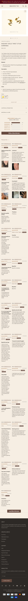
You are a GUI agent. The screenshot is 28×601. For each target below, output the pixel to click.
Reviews (3, 541)
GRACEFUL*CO (7, 143)
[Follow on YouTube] (17, 585)
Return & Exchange (5, 555)
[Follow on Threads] (9, 585)
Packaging (3, 539)
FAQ (2, 548)
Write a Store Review (14, 133)
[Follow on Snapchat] (24, 585)
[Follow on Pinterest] (13, 585)
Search (2, 557)
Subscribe (7, 580)
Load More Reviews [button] (14, 511)
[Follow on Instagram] (6, 585)
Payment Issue (4, 552)
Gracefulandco (5, 41)
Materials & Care (5, 536)
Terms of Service (5, 564)
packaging (22, 82)
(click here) (22, 2)
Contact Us (3, 559)
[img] (14, 118)
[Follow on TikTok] (21, 585)
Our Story (3, 534)
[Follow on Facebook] (2, 585)
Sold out (14, 102)
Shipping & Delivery (5, 550)
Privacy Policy (4, 561)
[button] (7, 122)
